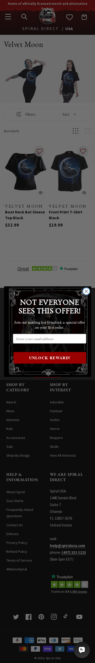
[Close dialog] (86, 291)
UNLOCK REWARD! (49, 357)
